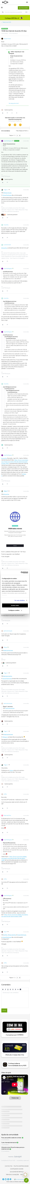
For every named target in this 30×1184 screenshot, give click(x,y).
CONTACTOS (8, 1166)
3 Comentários (5, 1139)
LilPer (5, 794)
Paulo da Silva (7, 815)
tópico (11, 770)
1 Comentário (5, 1144)
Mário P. (6, 491)
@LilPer (5, 934)
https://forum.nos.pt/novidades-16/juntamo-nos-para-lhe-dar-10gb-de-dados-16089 (14, 858)
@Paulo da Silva (12, 934)
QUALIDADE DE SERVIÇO (17, 1171)
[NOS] (5, 2)
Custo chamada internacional (9, 1142)
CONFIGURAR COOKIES (16, 1169)
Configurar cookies (14, 610)
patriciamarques (8, 631)
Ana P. (5, 931)
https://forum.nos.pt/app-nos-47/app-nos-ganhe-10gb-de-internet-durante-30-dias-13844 (14, 461)
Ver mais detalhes (19, 600)
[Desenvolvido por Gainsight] (15, 1157)
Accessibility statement (23, 1160)
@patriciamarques (8, 650)
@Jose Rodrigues (7, 195)
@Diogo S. (5, 737)
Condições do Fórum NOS (8, 1160)
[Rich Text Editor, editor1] (15, 999)
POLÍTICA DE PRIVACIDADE (21, 1166)
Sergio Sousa (7, 38)
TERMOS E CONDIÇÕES (12, 1174)
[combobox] (15, 12)
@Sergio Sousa (7, 192)
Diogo (5, 647)
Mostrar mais (15, 1098)
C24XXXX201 (7, 244)
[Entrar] (3, 12)
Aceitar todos (15, 605)
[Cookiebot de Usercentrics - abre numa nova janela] (21, 573)
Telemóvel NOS (6, 22)
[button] (2, 8)
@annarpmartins (7, 676)
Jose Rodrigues (8, 140)
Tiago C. (6, 189)
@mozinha (4, 248)
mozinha (6, 224)
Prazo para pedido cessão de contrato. (11, 1137)
